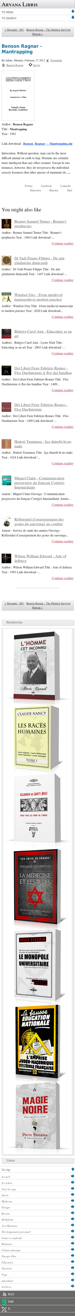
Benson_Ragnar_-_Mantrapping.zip (47, 143)
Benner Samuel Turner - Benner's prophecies (40, 223)
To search (9, 18)
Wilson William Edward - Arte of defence (40, 558)
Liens (10, 1160)
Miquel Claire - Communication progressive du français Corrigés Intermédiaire (39, 482)
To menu (7, 12)
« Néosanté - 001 (14, 30)
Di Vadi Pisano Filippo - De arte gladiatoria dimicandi (39, 260)
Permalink (56, 60)
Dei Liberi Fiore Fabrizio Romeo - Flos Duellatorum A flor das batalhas (43, 370)
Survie (36, 65)
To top (6, 1169)
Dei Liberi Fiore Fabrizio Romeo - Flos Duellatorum (41, 407)
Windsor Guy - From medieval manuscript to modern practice (38, 297)
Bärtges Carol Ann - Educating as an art (43, 333)
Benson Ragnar (14, 65)
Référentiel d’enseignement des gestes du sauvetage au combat (39, 521)
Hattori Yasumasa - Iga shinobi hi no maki (42, 443)
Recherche (14, 622)
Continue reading (62, 243)
